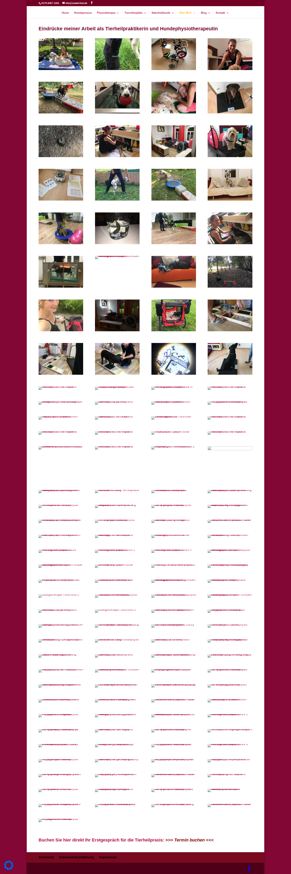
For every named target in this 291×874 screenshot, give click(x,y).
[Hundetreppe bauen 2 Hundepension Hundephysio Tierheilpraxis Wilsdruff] (117, 519)
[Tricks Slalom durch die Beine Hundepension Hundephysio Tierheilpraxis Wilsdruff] (117, 199)
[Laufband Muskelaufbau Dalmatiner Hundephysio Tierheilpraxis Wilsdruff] (173, 490)
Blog (204, 13)
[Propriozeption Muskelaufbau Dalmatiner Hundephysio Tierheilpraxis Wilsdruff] (61, 579)
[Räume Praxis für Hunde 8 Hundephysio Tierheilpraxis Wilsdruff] (230, 431)
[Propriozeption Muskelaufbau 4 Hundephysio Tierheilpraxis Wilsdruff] (117, 373)
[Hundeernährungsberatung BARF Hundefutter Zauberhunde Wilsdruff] (61, 654)
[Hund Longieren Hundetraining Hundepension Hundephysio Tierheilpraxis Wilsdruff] (173, 804)
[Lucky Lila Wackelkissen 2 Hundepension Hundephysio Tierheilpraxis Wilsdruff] (230, 669)
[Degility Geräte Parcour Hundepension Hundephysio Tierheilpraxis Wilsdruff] (61, 818)
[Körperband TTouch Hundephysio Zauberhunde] (173, 431)
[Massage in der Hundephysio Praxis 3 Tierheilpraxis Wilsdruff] (173, 564)
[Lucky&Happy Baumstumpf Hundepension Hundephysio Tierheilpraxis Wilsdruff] (61, 729)
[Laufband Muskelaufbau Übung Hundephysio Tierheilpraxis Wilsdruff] (230, 156)
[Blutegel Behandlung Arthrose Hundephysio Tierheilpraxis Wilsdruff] (117, 714)
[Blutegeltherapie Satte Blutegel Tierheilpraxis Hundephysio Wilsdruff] (117, 243)
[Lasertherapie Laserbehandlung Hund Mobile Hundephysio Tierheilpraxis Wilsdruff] (117, 624)
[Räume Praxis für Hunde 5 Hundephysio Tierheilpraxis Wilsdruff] (230, 416)
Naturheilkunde (161, 13)
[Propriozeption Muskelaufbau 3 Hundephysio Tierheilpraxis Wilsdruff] (61, 373)
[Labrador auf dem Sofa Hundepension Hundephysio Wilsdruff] (173, 286)
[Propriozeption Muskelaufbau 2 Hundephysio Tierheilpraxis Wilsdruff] (173, 446)
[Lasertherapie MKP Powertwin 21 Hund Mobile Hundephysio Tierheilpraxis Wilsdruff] (117, 684)
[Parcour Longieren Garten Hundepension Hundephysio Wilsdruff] (230, 286)
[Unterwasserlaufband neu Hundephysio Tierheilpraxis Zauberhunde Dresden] (117, 579)
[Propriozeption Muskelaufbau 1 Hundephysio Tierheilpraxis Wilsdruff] (230, 330)
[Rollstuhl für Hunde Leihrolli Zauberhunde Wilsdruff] (173, 69)
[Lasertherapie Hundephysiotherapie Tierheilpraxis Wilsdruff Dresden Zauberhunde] (230, 594)
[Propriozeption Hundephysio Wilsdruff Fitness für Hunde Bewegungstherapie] (173, 669)
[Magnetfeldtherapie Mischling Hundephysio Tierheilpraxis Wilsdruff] (117, 504)
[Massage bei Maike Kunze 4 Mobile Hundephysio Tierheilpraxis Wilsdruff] (173, 549)
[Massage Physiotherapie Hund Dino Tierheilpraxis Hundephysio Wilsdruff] (173, 112)
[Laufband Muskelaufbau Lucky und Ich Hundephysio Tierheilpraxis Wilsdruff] (173, 624)
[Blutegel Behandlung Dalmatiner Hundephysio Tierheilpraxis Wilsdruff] (61, 624)
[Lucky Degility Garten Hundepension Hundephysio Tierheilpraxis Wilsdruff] (173, 504)
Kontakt (220, 13)
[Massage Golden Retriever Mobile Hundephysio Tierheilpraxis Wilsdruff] (61, 69)
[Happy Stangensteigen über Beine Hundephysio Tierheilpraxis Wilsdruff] (117, 386)
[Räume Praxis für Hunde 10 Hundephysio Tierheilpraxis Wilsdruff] (117, 330)
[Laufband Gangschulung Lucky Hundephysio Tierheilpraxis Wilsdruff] (117, 759)
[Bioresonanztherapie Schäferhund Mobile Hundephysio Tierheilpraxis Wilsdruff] (230, 579)
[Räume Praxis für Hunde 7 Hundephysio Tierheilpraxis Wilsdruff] (117, 431)
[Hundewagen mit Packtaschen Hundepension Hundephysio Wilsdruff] (173, 330)
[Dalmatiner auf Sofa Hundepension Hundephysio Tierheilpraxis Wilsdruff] (61, 504)
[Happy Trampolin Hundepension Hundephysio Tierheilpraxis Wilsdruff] (61, 669)
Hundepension (83, 13)
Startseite (46, 857)
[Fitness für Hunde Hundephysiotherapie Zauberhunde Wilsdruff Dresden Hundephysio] (117, 669)
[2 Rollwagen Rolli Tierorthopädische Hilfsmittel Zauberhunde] (173, 416)
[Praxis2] (230, 449)
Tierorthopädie (134, 13)
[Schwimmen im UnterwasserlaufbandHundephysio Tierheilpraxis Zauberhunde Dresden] (61, 286)
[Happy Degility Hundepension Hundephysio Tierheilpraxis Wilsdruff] (117, 774)
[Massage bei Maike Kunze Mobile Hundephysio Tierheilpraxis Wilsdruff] (61, 549)
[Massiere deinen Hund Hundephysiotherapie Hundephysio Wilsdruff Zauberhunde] (230, 788)
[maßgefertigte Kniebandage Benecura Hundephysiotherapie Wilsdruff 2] (61, 401)
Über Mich (185, 13)
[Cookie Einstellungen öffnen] (8, 869)
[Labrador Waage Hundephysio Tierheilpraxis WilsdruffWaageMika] (230, 112)
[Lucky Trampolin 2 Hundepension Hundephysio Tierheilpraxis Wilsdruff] (61, 788)
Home (65, 13)
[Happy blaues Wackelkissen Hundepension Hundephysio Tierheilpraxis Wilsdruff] (173, 744)
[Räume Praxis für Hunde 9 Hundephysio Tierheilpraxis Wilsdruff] (117, 446)
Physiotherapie (106, 13)
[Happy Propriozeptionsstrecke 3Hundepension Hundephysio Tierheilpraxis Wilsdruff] (173, 759)
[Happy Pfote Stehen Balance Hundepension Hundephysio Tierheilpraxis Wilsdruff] (117, 804)
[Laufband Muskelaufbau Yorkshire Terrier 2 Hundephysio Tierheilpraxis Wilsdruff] (173, 594)
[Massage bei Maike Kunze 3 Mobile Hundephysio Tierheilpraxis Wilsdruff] (230, 744)
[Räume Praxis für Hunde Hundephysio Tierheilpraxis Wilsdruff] (61, 386)
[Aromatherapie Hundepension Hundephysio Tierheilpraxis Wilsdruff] (61, 534)
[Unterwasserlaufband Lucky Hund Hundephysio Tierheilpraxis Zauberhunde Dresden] (61, 744)
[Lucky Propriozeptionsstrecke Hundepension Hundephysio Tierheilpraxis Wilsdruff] (173, 788)
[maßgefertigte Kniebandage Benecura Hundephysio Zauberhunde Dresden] (117, 744)
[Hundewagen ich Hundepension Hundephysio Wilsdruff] (61, 330)
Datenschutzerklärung (76, 857)
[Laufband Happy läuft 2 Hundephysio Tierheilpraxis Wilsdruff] (61, 609)
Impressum (108, 857)
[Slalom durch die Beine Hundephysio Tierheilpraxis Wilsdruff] (117, 416)
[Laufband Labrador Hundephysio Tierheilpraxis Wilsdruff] (117, 654)
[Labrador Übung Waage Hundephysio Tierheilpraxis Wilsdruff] (173, 519)
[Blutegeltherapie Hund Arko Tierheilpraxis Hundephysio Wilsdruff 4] (61, 156)
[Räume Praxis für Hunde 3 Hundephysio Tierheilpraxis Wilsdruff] (230, 386)
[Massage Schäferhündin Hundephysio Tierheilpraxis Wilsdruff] (117, 534)
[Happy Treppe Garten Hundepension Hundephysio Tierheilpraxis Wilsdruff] (61, 759)
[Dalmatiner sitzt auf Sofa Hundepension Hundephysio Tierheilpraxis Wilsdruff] (230, 199)
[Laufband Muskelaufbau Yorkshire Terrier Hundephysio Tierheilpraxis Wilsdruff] (117, 594)
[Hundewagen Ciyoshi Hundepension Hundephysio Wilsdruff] (230, 624)
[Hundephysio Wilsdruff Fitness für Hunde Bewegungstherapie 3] (230, 729)
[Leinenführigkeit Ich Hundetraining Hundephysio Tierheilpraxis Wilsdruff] (230, 684)
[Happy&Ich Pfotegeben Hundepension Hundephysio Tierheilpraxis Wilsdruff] (61, 714)
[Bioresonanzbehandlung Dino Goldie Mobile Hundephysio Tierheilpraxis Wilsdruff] (117, 699)
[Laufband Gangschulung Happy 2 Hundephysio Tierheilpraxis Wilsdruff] (230, 654)
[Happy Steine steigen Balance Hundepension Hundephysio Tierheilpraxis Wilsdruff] (61, 804)
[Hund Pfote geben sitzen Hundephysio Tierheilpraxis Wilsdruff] (230, 774)
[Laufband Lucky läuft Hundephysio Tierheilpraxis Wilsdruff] (173, 639)
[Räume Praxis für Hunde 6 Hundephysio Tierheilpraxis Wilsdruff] (61, 431)
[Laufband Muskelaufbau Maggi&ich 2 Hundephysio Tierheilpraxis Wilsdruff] (230, 609)
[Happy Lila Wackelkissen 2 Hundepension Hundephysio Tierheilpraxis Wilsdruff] (230, 401)
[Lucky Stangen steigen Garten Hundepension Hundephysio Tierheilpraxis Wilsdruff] (61, 774)
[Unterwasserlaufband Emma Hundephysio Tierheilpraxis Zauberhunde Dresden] (61, 699)
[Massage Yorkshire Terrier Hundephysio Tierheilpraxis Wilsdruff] (230, 69)
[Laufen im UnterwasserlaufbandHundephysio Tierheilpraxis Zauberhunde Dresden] (61, 446)
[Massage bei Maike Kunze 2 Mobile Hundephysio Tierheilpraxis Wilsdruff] (117, 549)
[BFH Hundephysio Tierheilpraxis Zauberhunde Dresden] (117, 564)
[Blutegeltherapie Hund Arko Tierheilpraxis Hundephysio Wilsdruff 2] (59, 594)
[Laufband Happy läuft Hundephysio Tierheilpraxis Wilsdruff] (117, 401)
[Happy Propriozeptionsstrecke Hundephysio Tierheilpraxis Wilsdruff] (230, 759)
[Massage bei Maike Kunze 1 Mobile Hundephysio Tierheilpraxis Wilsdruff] (230, 714)
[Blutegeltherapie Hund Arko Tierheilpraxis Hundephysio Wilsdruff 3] (115, 609)
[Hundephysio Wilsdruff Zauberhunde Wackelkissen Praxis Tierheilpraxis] (61, 416)
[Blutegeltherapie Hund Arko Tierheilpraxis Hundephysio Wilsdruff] (230, 243)
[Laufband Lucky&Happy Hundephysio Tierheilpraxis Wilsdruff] (117, 729)
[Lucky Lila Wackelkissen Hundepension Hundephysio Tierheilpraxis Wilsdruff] (173, 729)
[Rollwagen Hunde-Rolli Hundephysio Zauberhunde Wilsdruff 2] (173, 534)
